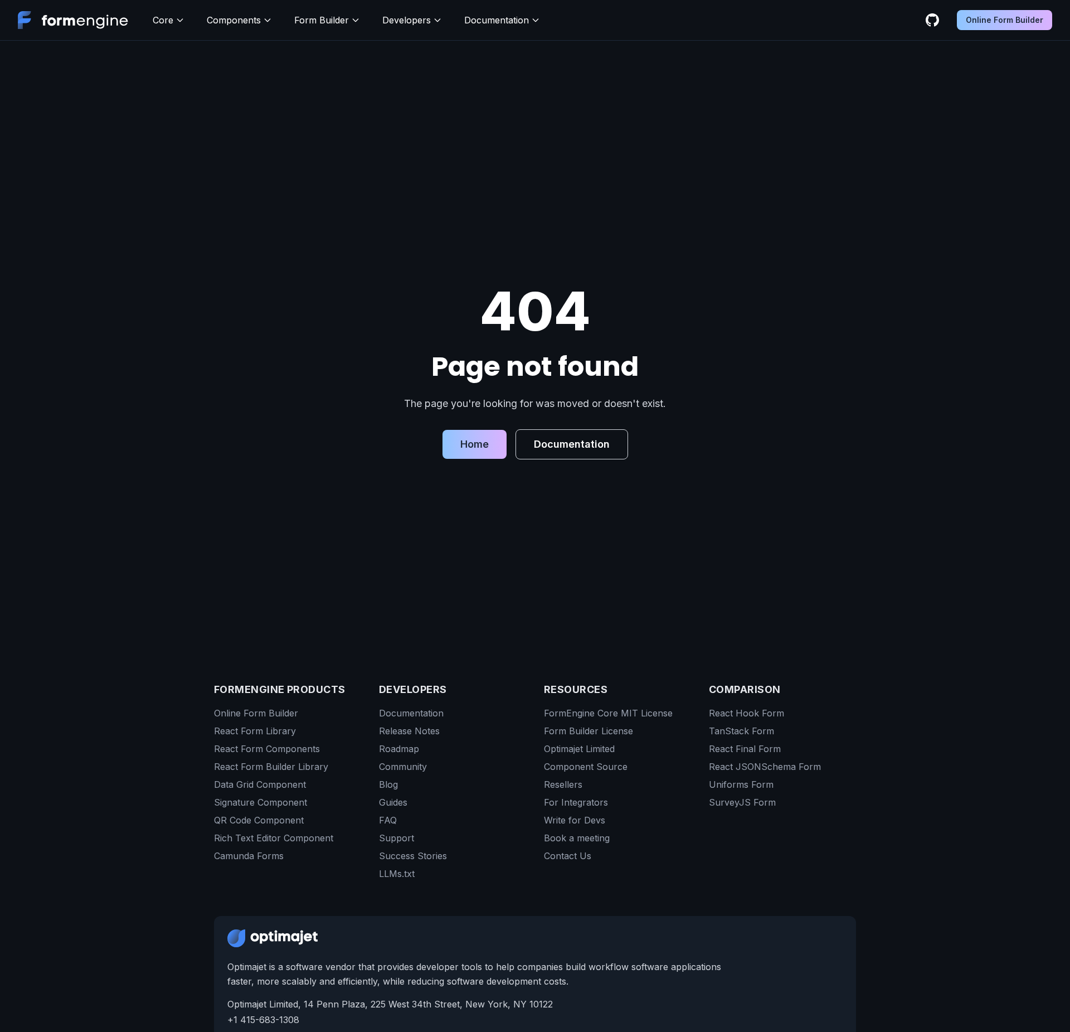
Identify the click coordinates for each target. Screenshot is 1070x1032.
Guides (393, 802)
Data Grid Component (260, 784)
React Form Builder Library (271, 766)
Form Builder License (588, 731)
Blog (388, 784)
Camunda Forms (249, 855)
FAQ (388, 820)
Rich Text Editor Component (273, 838)
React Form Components (267, 748)
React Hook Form (746, 713)
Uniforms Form (741, 784)
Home (474, 444)
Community (403, 766)
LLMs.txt (397, 873)
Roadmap (399, 748)
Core (163, 20)
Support (396, 838)
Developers (406, 20)
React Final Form (745, 748)
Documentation (496, 20)
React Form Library (255, 731)
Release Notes (409, 731)
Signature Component (260, 802)
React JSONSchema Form (765, 766)
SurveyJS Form (742, 802)
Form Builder (321, 20)
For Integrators (576, 802)
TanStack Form (741, 731)
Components (234, 20)
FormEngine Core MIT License (608, 713)
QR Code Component (259, 820)
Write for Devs (574, 820)
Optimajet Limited (579, 748)
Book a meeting (577, 838)
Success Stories (413, 855)
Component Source (586, 766)
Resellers (563, 784)
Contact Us (567, 855)
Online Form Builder (1004, 20)
